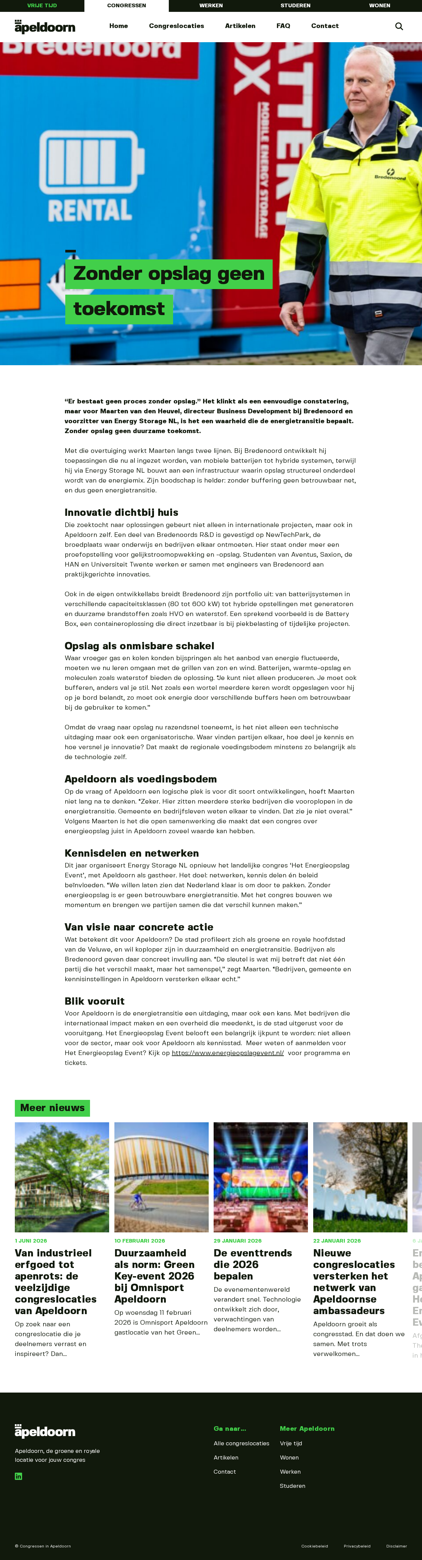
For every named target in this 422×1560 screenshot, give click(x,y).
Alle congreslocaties (241, 1444)
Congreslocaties (176, 26)
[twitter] (18, 1478)
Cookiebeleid (314, 1546)
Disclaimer (396, 1546)
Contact (325, 26)
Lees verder (62, 1240)
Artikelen (240, 26)
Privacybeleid (357, 1546)
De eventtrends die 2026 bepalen (253, 1265)
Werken (211, 5)
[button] (13, 1177)
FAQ (283, 26)
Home (118, 26)
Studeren (296, 5)
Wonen (379, 5)
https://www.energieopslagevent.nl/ (228, 1053)
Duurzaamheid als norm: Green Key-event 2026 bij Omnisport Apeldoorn (154, 1276)
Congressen (126, 5)
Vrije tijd (42, 5)
